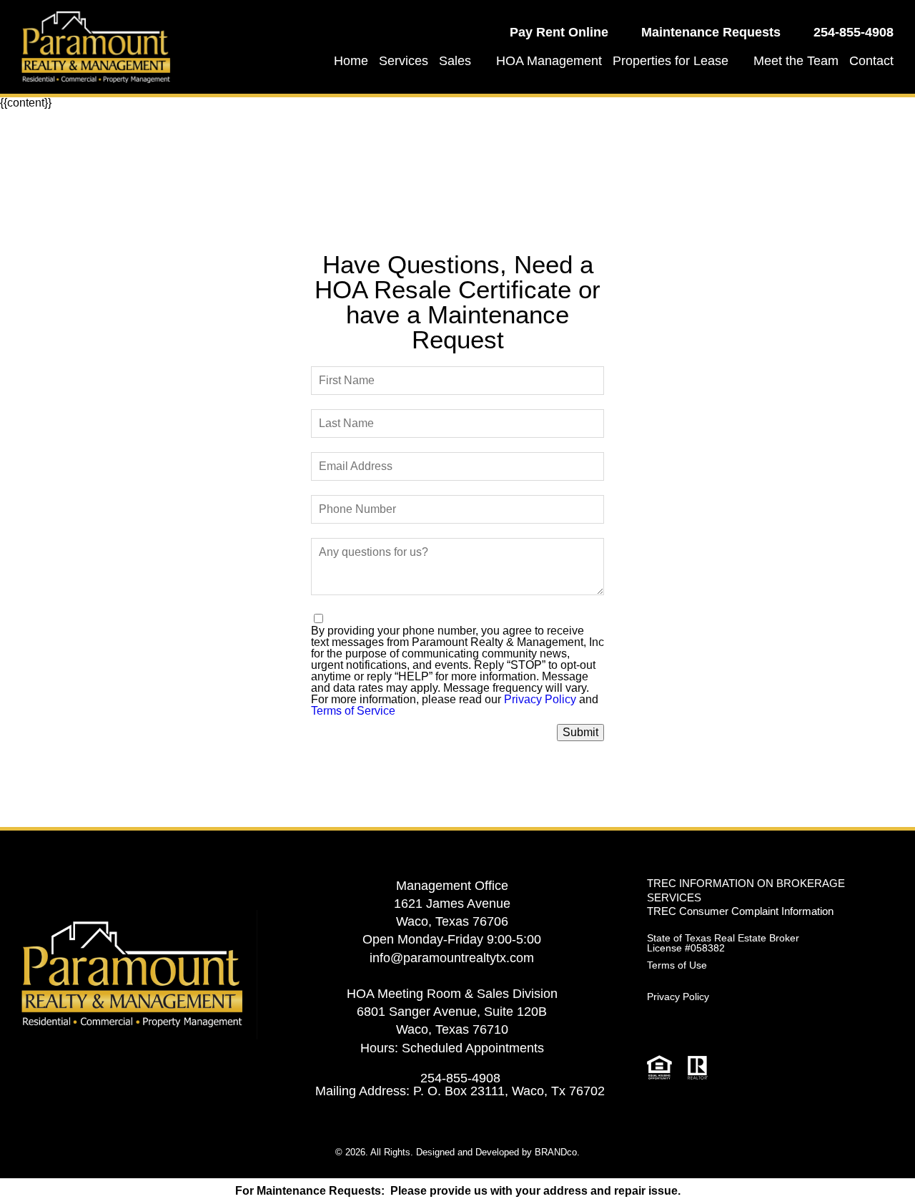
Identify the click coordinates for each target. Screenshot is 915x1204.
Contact (871, 61)
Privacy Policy (540, 699)
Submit (580, 732)
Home (351, 61)
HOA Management (549, 61)
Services (403, 61)
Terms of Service (353, 711)
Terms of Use (677, 965)
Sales (455, 61)
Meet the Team (796, 61)
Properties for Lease (670, 61)
